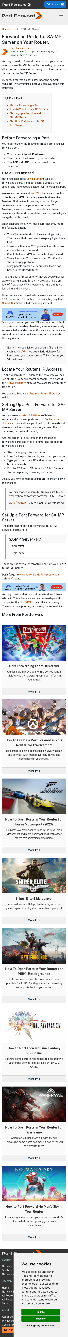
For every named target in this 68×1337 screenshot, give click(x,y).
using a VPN (34, 178)
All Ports (7, 1299)
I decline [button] (41, 1318)
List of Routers (18, 502)
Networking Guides (13, 1274)
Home (5, 29)
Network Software (13, 1291)
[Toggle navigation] (61, 15)
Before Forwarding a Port (25, 105)
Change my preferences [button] (40, 1325)
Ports (16, 29)
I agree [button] (41, 1311)
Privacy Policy (10, 1320)
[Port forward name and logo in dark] (22, 15)
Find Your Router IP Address (45, 393)
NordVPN (36, 193)
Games (6, 1303)
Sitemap (7, 1281)
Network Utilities (16, 383)
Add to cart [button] (54, 4)
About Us (7, 1316)
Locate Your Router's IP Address (29, 109)
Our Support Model (13, 1270)
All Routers (8, 1295)
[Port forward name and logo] (17, 4)
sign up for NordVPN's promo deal (39, 574)
